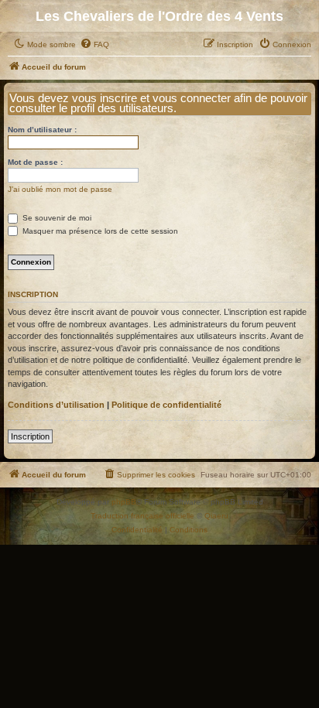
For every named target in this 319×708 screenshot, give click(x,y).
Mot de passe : (35, 162)
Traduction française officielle (142, 515)
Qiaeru (216, 515)
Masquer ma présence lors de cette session (99, 231)
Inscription (30, 436)
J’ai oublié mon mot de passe (60, 189)
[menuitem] (94, 44)
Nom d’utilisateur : (42, 129)
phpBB (123, 502)
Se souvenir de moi (55, 218)
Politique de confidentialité (166, 404)
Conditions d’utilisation (56, 404)
